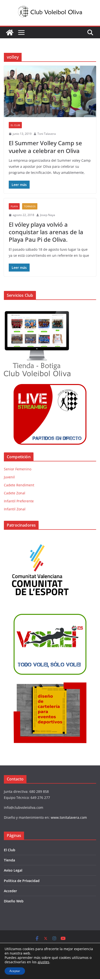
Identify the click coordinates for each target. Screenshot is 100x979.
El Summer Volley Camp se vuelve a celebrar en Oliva (45, 146)
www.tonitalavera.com (69, 817)
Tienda (9, 860)
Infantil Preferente (19, 501)
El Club (15, 125)
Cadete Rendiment (19, 485)
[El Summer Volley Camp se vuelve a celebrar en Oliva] (50, 91)
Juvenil (9, 477)
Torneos (29, 206)
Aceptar (14, 971)
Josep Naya (47, 215)
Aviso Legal (13, 870)
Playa (14, 206)
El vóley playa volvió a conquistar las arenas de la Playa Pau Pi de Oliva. (46, 231)
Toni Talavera (46, 134)
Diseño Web (14, 901)
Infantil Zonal (14, 509)
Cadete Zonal (14, 493)
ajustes (43, 962)
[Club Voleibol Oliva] (10, 32)
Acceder (10, 891)
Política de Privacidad (22, 880)
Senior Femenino (17, 469)
